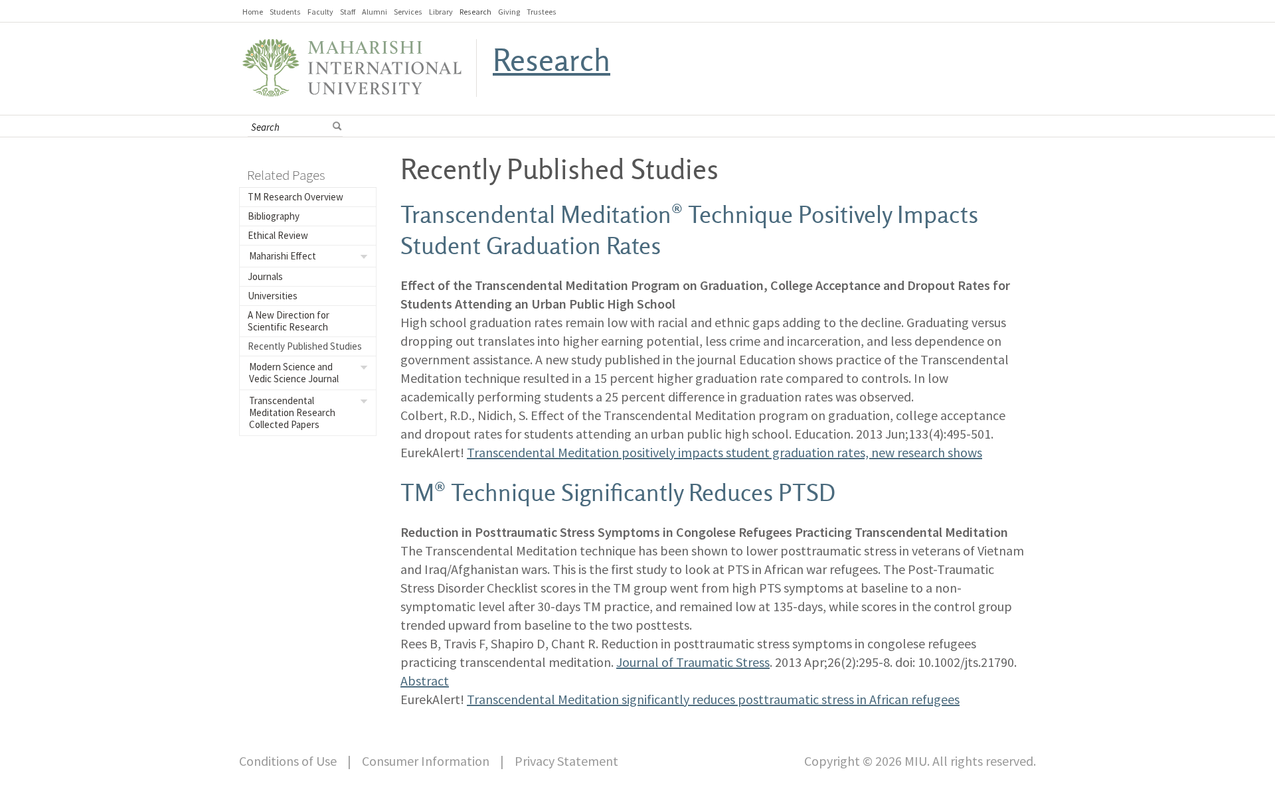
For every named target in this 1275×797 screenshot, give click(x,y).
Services (408, 12)
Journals (265, 276)
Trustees (541, 12)
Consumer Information (425, 761)
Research (475, 12)
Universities (273, 295)
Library (441, 12)
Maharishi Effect (282, 256)
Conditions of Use (288, 761)
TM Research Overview (295, 196)
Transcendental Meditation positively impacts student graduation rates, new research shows (724, 452)
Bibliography (273, 216)
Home (252, 12)
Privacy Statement (566, 761)
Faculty (320, 12)
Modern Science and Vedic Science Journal (294, 372)
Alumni (374, 12)
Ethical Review (278, 235)
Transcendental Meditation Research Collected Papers (292, 412)
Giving (509, 12)
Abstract (424, 680)
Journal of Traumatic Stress (693, 662)
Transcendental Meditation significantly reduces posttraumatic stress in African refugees (713, 699)
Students (285, 12)
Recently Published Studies (305, 346)
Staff (347, 12)
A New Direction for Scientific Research (288, 321)
